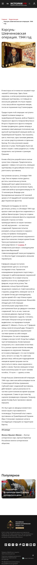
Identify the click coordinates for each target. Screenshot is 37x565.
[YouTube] (23, 545)
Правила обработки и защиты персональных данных (10, 553)
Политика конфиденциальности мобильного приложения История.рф (11, 557)
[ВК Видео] (16, 545)
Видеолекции (13, 19)
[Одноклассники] (27, 545)
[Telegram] (9, 545)
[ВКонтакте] (13, 545)
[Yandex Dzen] (31, 545)
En (8, 3)
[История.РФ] (18, 4)
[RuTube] (20, 545)
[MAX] (6, 545)
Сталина (21, 245)
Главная (4, 19)
